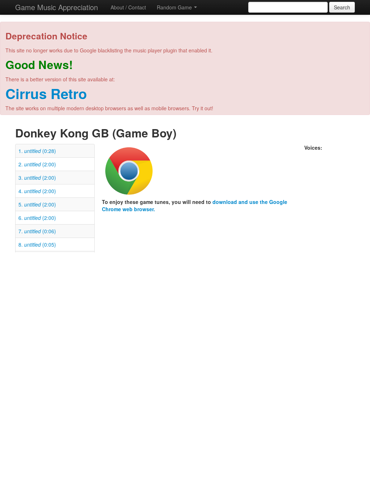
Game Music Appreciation (56, 7)
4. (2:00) (37, 191)
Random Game (175, 7)
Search (342, 7)
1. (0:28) (37, 150)
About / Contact (128, 7)
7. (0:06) (37, 231)
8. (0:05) (37, 244)
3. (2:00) (37, 177)
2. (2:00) (37, 164)
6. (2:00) (37, 217)
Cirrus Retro (46, 93)
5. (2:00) (37, 204)
